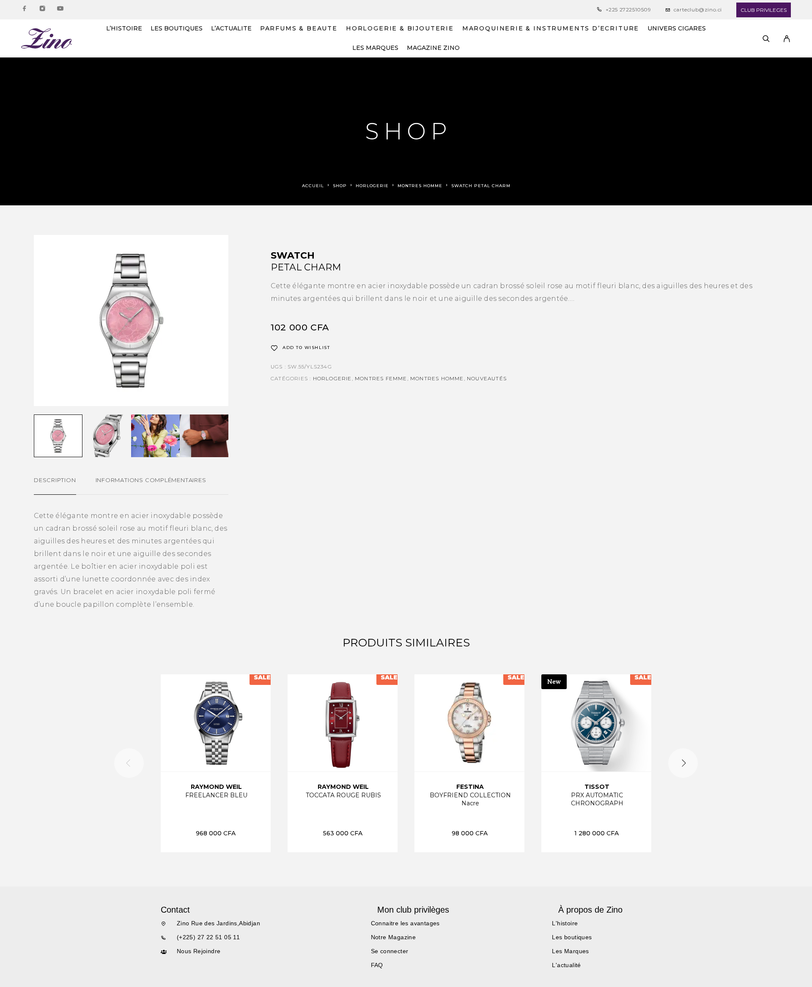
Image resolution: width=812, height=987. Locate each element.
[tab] (55, 485)
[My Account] (786, 38)
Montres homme (420, 185)
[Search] (766, 38)
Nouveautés (487, 378)
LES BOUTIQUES (177, 28)
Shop (340, 185)
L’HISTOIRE (124, 28)
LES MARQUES (375, 48)
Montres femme (381, 378)
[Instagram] (42, 10)
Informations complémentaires (151, 480)
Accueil (313, 185)
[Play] (58, 435)
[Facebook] (24, 10)
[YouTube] (60, 10)
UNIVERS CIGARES (676, 28)
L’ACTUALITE (231, 28)
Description (55, 480)
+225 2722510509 (628, 9)
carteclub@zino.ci (698, 9)
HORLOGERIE (372, 185)
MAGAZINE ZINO (433, 48)
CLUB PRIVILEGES (764, 10)
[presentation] (129, 763)
